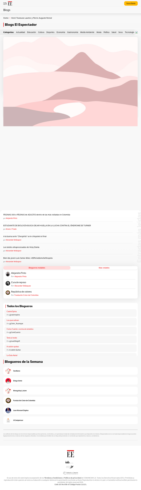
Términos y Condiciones (53, 478)
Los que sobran (13, 320)
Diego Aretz (17, 381)
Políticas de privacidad (72, 478)
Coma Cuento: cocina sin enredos (20, 329)
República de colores (21, 291)
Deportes (50, 32)
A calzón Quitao (15, 350)
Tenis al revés (12, 338)
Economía (61, 32)
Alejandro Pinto (11, 218)
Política (106, 32)
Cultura (41, 32)
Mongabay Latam (20, 391)
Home (6, 18)
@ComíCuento (14, 332)
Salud (114, 32)
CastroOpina (12, 311)
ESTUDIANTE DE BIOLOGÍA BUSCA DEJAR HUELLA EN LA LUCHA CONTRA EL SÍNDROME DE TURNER (47, 225)
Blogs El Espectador (21, 24)
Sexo (120, 32)
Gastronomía (72, 32)
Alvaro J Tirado (11, 229)
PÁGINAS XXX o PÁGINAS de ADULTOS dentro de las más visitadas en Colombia (36, 214)
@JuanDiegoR (14, 341)
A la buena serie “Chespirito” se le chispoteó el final (24, 236)
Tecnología (129, 32)
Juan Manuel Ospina (21, 410)
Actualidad (20, 32)
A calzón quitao (13, 346)
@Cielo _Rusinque (16, 324)
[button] (137, 32)
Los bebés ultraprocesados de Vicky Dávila (21, 247)
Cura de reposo (18, 282)
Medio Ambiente (87, 32)
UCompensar (18, 420)
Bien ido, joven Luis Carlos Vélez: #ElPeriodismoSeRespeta (27, 258)
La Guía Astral (12, 355)
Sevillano (16, 371)
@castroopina (14, 315)
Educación (31, 32)
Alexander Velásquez (13, 240)
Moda (99, 32)
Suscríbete (130, 3)
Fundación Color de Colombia (26, 295)
